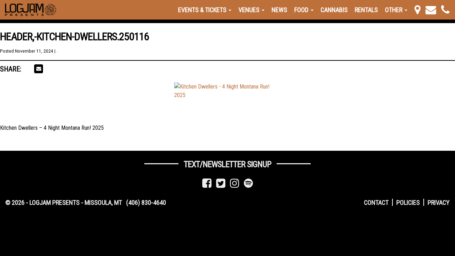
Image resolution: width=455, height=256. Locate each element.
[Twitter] (220, 183)
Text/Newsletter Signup (227, 164)
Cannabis (334, 10)
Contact (376, 202)
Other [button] (394, 10)
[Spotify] (248, 183)
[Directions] (417, 10)
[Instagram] (234, 183)
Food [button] (302, 10)
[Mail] (431, 10)
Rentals (366, 10)
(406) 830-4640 (146, 202)
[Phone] (445, 10)
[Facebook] (206, 183)
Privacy (439, 202)
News (279, 10)
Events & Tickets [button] (203, 10)
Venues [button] (250, 10)
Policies (408, 202)
